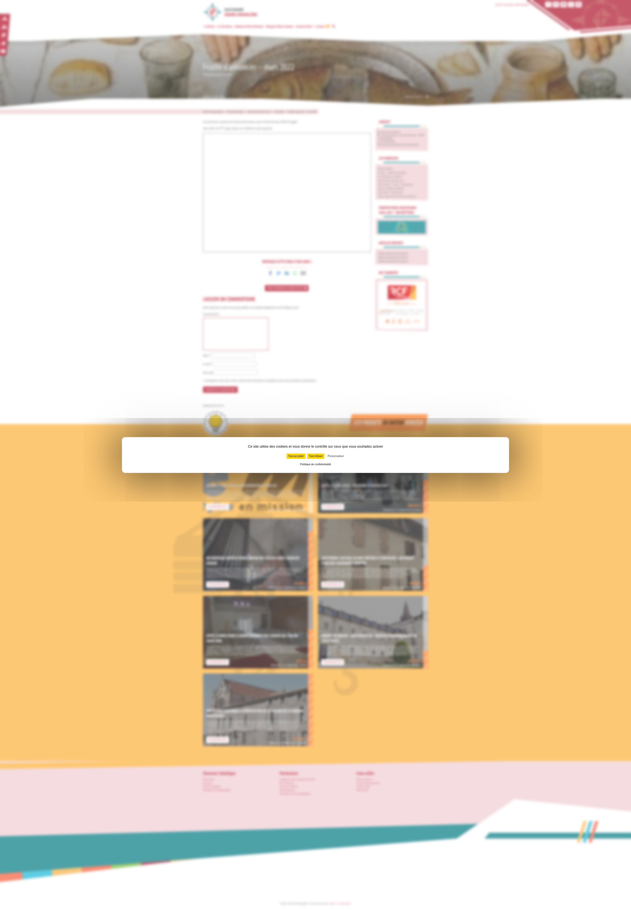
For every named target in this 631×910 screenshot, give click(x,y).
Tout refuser (316, 456)
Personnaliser (336, 456)
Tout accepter (296, 456)
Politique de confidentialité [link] (315, 464)
